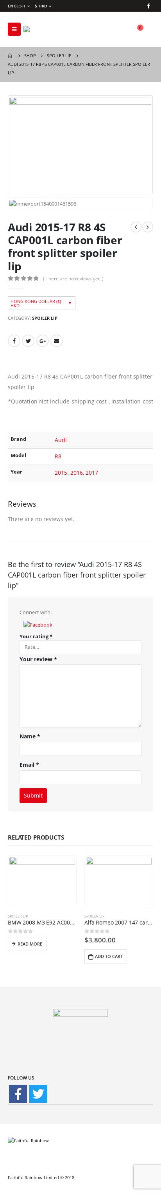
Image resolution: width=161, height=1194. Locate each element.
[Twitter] (38, 1094)
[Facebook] (148, 6)
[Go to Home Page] (10, 55)
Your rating (36, 636)
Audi (61, 440)
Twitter (28, 341)
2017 (92, 472)
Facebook (14, 341)
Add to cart (109, 956)
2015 (61, 472)
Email (56, 341)
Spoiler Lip (44, 318)
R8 (58, 456)
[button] (37, 623)
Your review (38, 659)
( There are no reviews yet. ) (73, 278)
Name (30, 736)
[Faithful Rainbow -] (44, 29)
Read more (30, 944)
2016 (76, 472)
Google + (42, 341)
